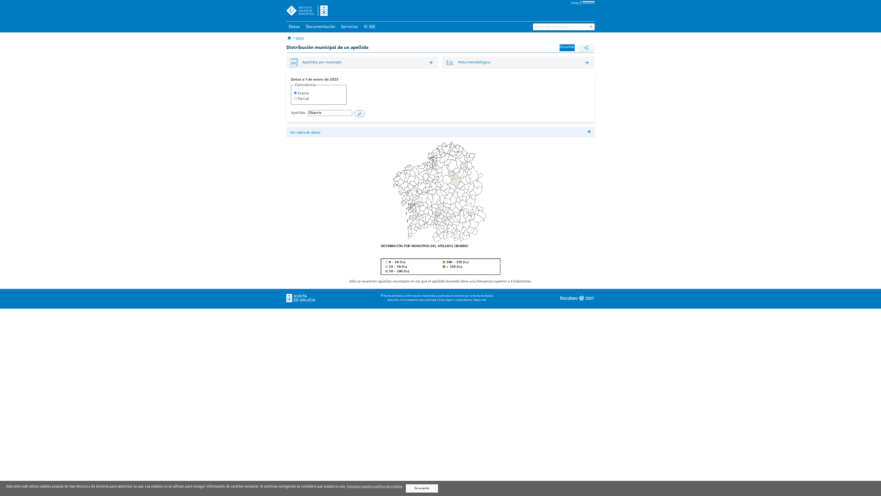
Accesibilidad (428, 300)
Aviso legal (445, 300)
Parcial (303, 99)
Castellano (589, 3)
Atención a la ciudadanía (403, 300)
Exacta (303, 93)
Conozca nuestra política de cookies (374, 486)
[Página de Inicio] (289, 38)
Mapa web (480, 300)
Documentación (320, 27)
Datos (294, 27)
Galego (575, 3)
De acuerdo (422, 488)
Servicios (349, 27)
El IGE (369, 27)
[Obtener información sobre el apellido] (359, 113)
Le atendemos (463, 300)
